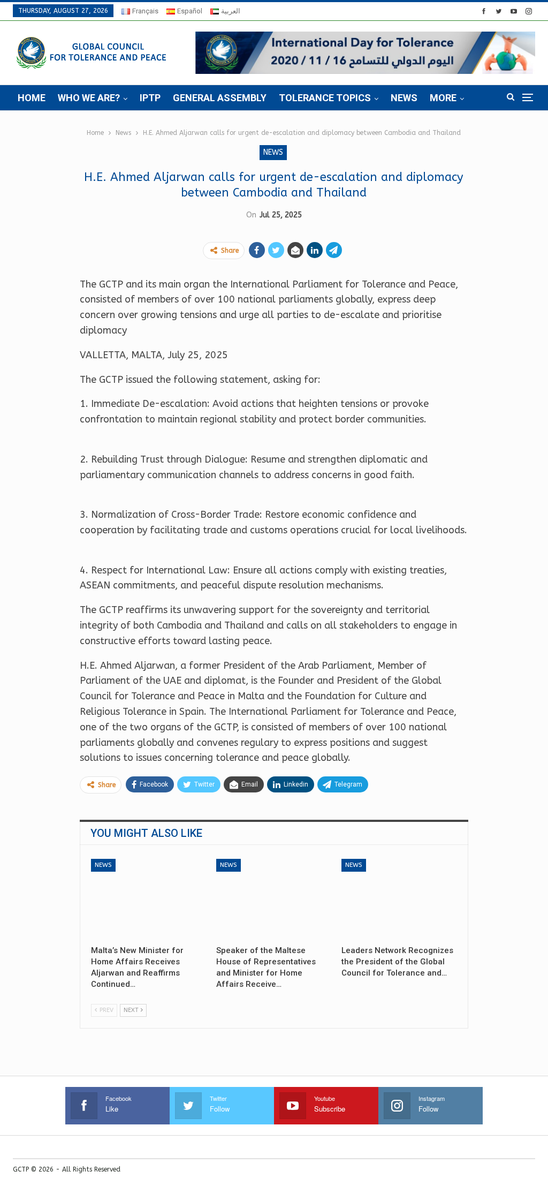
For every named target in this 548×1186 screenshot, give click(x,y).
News (404, 97)
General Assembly (220, 97)
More (443, 97)
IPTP (150, 97)
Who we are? (89, 97)
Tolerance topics (325, 97)
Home (31, 97)
